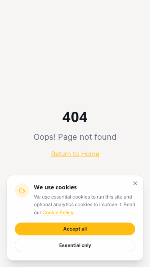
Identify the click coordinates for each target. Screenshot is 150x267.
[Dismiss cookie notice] (135, 183)
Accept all (75, 229)
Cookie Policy (58, 212)
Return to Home (75, 154)
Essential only (75, 245)
